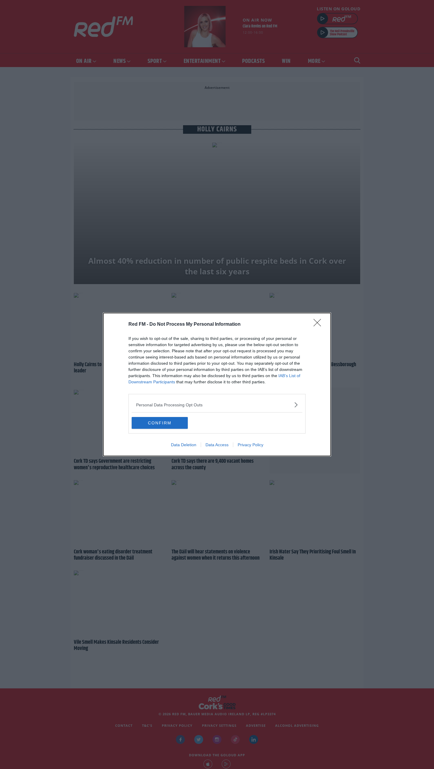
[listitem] (217, 405)
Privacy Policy (250, 444)
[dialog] (217, 384)
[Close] (319, 324)
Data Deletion (183, 444)
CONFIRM (160, 423)
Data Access (217, 444)
